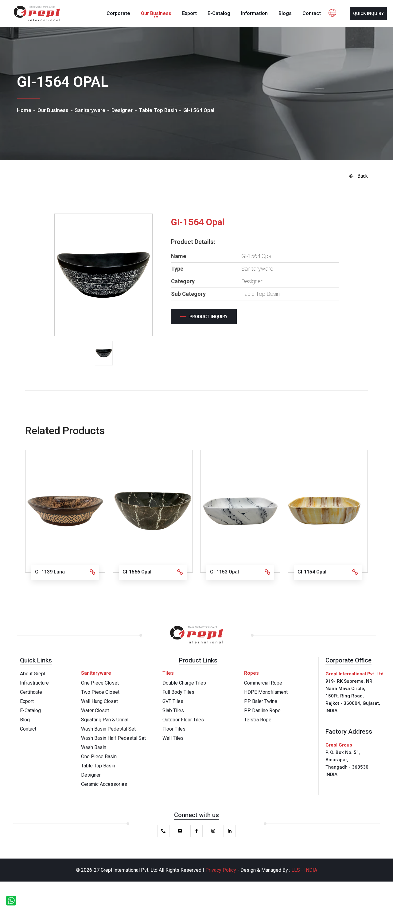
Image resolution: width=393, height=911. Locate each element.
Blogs (285, 13)
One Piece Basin (99, 756)
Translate (346, 35)
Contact (311, 13)
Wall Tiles (173, 738)
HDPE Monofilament (266, 692)
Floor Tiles (173, 729)
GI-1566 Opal (137, 572)
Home (24, 110)
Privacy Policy (221, 870)
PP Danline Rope (262, 710)
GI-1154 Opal (312, 572)
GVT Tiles (172, 701)
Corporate (118, 13)
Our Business (156, 13)
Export (189, 13)
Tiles (168, 673)
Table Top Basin (98, 766)
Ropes (251, 673)
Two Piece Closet (100, 692)
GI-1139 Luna (50, 572)
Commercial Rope (263, 683)
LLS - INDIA (304, 870)
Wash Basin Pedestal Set (108, 729)
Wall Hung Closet (99, 701)
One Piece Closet (100, 683)
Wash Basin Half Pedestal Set (113, 738)
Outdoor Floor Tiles (183, 720)
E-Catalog (219, 13)
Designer (91, 775)
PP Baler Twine (260, 701)
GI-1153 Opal (224, 572)
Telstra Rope (257, 720)
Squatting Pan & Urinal (104, 720)
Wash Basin (93, 747)
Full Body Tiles (178, 692)
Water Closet (95, 710)
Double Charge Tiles (184, 683)
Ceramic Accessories (104, 784)
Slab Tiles (173, 710)
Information (254, 13)
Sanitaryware (96, 673)
